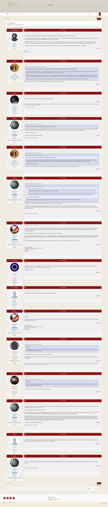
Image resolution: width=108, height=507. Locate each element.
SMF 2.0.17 (3, 502)
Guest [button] (99, 3)
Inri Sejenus (63, 30)
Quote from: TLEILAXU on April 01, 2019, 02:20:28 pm (33, 183)
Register (64, 3)
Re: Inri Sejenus (63, 61)
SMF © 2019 (7, 502)
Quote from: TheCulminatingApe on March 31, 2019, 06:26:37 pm (35, 66)
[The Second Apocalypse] (13, 2)
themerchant (14, 373)
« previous (97, 16)
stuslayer (14, 434)
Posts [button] (55, 3)
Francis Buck (14, 260)
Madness (15, 222)
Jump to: (88, 488)
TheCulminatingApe (14, 30)
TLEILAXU (14, 61)
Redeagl (14, 93)
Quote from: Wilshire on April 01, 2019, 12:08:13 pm (33, 152)
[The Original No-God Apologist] (15, 363)
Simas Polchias (14, 287)
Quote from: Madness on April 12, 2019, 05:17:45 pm (33, 344)
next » (100, 16)
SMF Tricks (105, 503)
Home (50, 3)
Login (59, 3)
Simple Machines (12, 502)
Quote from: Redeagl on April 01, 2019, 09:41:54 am (34, 155)
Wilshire (14, 118)
